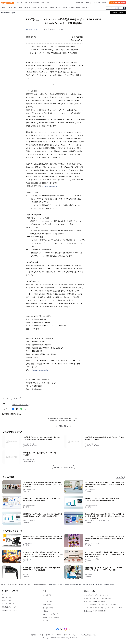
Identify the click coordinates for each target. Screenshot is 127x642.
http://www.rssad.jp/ (50, 186)
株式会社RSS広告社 (32, 29)
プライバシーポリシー (71, 635)
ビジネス (59, 7)
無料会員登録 (47, 595)
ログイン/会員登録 (119, 2)
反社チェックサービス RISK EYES (95, 611)
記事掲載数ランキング (8, 607)
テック (65, 7)
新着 (3, 7)
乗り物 (78, 7)
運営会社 (33, 635)
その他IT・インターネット (20, 404)
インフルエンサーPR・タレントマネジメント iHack (100, 604)
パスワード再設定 (48, 601)
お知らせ (45, 611)
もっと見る (119, 477)
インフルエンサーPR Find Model (94, 601)
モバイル (72, 7)
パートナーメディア (8, 604)
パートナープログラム (46, 635)
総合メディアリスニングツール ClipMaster (97, 598)
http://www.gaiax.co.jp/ (40, 370)
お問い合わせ (63, 426)
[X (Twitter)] (17, 409)
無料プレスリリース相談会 (51, 617)
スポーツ (52, 7)
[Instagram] (65, 629)
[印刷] (25, 409)
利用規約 (58, 635)
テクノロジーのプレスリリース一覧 (19, 584)
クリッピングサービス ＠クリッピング (96, 595)
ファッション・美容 (30, 7)
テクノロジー (16, 399)
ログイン (45, 598)
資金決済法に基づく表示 (88, 635)
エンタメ (9, 7)
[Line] (21, 409)
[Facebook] (13, 409)
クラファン (85, 7)
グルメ (15, 7)
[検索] (124, 8)
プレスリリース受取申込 (50, 614)
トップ (3, 584)
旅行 (20, 7)
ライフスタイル (42, 7)
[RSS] (69, 629)
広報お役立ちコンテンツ (9, 610)
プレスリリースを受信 (99, 2)
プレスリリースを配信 (82, 2)
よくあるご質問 (48, 608)
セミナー (45, 620)
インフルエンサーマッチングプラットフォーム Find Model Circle (104, 608)
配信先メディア (6, 600)
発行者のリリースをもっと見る (63, 467)
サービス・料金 (6, 597)
